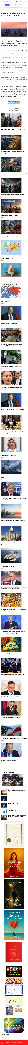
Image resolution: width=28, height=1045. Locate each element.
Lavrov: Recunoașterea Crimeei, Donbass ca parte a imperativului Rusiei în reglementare (12, 322)
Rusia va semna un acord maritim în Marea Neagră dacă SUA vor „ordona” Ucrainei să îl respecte (14, 759)
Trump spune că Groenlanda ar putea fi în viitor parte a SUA (14, 738)
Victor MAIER (4, 18)
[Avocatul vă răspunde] (12, 780)
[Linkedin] (14, 102)
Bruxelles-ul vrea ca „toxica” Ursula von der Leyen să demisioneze (12, 388)
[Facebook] (9, 102)
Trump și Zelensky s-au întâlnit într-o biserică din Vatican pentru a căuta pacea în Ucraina (13, 432)
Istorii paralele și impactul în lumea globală (10, 236)
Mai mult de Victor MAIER (13, 108)
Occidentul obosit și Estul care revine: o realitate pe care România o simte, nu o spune (13, 257)
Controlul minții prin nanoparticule (8, 279)
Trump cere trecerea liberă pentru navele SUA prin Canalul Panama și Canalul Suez (13, 499)
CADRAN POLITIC (10, 1041)
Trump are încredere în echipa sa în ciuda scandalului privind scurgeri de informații (12, 675)
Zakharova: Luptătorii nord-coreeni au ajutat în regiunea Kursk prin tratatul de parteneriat (13, 454)
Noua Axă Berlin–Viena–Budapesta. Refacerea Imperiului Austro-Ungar (13, 152)
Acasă (2, 9)
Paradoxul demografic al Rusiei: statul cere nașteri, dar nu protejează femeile (13, 130)
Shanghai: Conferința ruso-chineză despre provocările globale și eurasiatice (13, 521)
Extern (5, 9)
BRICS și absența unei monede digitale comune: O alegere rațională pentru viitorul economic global (13, 610)
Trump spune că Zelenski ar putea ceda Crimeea (11, 366)
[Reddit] (16, 102)
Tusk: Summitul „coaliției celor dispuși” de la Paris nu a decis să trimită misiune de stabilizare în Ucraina (14, 588)
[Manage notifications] (2, 1043)
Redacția (7, 1042)
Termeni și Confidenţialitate (16, 4)
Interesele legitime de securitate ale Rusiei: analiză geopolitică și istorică (12, 300)
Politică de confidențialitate (20, 1041)
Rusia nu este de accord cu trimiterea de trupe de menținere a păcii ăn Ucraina (14, 543)
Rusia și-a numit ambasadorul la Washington (10, 717)
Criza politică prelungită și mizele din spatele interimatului (14, 173)
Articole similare (13, 106)
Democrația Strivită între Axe (7, 653)
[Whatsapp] (19, 102)
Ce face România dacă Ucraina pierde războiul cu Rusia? (13, 194)
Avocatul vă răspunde (8, 772)
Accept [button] (7, 4)
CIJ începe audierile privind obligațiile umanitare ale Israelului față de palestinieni (12, 345)
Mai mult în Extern (13, 110)
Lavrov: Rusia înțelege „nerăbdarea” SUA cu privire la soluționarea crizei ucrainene (12, 410)
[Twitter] (11, 102)
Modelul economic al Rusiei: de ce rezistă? (10, 215)
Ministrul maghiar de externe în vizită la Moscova (11, 696)
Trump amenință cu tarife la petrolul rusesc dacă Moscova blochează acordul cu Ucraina (13, 565)
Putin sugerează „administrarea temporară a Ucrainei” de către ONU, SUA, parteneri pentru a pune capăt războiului (13, 632)
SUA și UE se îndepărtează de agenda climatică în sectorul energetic (13, 477)
